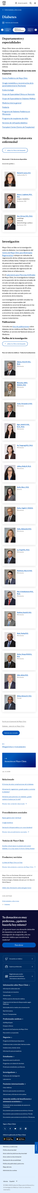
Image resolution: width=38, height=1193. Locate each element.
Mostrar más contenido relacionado (13, 804)
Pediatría (5, 107)
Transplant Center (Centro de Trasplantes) (18, 127)
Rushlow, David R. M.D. (24, 612)
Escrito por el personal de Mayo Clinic (14, 721)
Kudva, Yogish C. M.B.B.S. (25, 508)
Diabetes (9, 16)
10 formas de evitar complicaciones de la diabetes (17, 784)
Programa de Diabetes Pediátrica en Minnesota (16, 112)
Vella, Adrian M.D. (22, 675)
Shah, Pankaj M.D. (22, 633)
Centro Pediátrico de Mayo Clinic (15, 78)
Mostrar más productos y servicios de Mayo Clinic (17, 867)
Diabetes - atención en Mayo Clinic (13, 726)
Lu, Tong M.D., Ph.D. (23, 550)
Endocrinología (8, 90)
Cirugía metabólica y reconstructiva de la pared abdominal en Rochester (17, 84)
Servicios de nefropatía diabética (14, 123)
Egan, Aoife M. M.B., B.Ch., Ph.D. (23, 425)
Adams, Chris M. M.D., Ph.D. (24, 363)
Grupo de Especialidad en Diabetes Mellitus (18, 98)
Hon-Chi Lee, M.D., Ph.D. (25, 216)
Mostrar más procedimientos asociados (14, 832)
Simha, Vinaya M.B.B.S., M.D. (24, 655)
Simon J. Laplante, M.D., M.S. (24, 195)
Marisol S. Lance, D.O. (24, 173)
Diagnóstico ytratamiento (6, 29)
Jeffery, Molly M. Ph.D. (24, 466)
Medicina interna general (11, 103)
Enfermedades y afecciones (13, 10)
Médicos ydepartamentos (19, 29)
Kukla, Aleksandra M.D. (24, 529)
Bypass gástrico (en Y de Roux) (11, 818)
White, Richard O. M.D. (24, 696)
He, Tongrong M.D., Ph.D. (25, 445)
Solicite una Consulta (11, 22)
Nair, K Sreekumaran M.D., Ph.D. (25, 593)
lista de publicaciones (21, 326)
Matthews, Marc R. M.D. (24, 571)
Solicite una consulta (11, 733)
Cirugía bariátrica (7, 822)
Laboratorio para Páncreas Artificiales (20, 275)
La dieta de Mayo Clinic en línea (12, 862)
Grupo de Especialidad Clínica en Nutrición (18, 94)
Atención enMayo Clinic (31, 29)
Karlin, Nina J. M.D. (23, 487)
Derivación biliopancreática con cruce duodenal (17, 827)
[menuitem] (19, 30)
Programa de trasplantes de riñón (15, 118)
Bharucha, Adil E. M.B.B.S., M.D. (22, 384)
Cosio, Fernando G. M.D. (24, 403)
